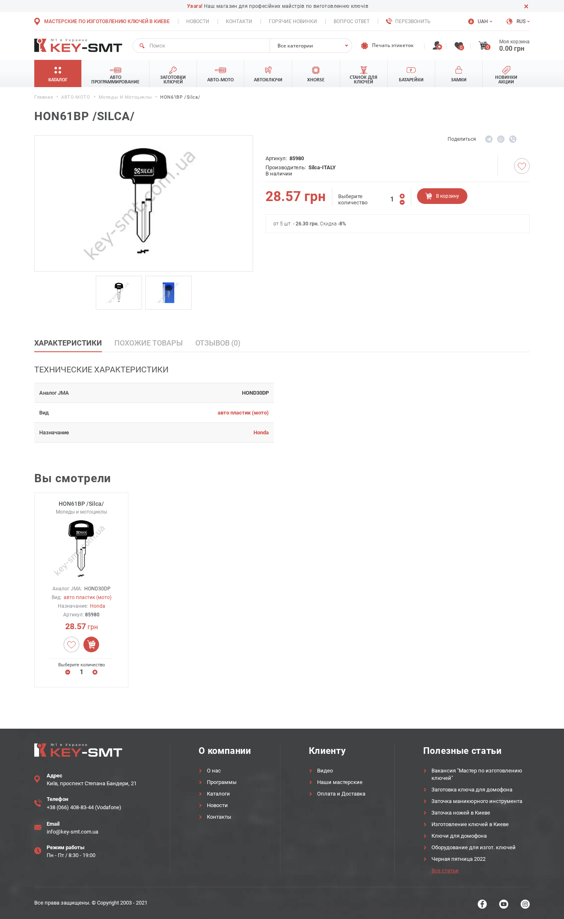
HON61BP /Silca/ (81, 503)
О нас (214, 770)
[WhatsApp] (501, 139)
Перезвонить (413, 21)
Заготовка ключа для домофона (471, 789)
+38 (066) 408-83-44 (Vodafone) (84, 807)
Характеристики (68, 343)
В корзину (447, 196)
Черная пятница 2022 (458, 859)
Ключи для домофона (459, 836)
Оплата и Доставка (341, 794)
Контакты (219, 817)
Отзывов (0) (217, 343)
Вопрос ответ (352, 21)
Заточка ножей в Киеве (460, 813)
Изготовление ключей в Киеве (470, 824)
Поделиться (462, 139)
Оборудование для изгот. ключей (473, 847)
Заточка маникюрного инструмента (476, 801)
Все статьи (445, 870)
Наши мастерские (340, 782)
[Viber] (513, 139)
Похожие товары (148, 343)
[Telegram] (489, 139)
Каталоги (218, 794)
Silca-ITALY (322, 167)
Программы (222, 782)
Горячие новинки (293, 21)
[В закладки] (522, 166)
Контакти (239, 21)
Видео (325, 770)
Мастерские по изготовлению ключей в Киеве (107, 21)
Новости (197, 21)
